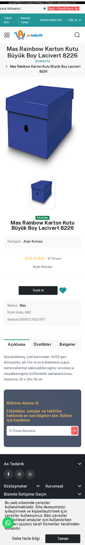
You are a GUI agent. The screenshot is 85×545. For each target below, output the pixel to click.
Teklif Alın (8, 20)
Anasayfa (42, 61)
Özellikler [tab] (42, 344)
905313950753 (51, 20)
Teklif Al (38, 290)
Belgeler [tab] (68, 344)
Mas (23, 305)
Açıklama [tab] (17, 344)
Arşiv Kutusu (33, 241)
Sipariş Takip (25, 20)
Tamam (62, 539)
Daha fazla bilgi (26, 538)
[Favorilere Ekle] (62, 292)
